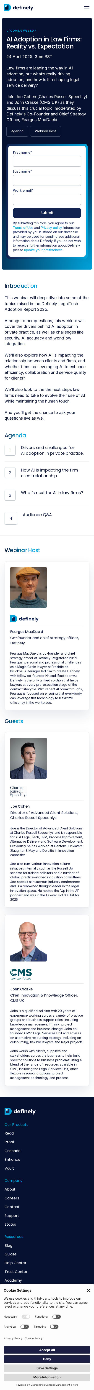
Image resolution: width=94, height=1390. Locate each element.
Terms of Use (23, 228)
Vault (9, 1168)
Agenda (17, 131)
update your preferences (43, 250)
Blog (8, 1245)
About (10, 1189)
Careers (12, 1198)
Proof (9, 1142)
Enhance (12, 1159)
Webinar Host (45, 131)
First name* (22, 152)
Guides (11, 1254)
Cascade (13, 1150)
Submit (47, 212)
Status (10, 1224)
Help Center (15, 1262)
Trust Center (16, 1271)
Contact (12, 1206)
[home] (18, 8)
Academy (13, 1280)
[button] (85, 8)
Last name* (22, 171)
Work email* (23, 191)
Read (9, 1133)
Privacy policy (51, 228)
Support (12, 1215)
